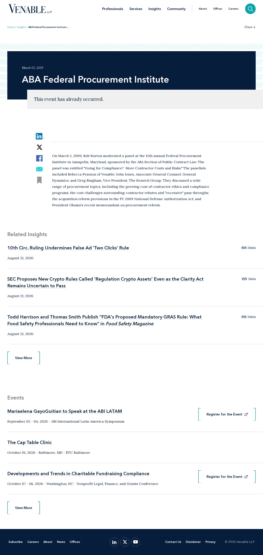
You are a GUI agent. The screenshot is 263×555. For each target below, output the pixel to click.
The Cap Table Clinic (29, 442)
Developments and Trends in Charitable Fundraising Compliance (78, 473)
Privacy (210, 542)
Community (176, 9)
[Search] (250, 8)
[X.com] (124, 542)
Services (135, 9)
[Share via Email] (39, 169)
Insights (154, 9)
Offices (217, 9)
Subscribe (15, 542)
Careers (233, 9)
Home (10, 27)
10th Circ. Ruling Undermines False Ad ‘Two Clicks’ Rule (68, 248)
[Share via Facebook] (39, 158)
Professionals (112, 9)
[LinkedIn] (114, 542)
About (203, 9)
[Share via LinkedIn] (39, 136)
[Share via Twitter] (39, 147)
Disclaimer (193, 542)
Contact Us (173, 542)
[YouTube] (135, 542)
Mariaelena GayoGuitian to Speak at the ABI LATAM (64, 411)
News (61, 542)
